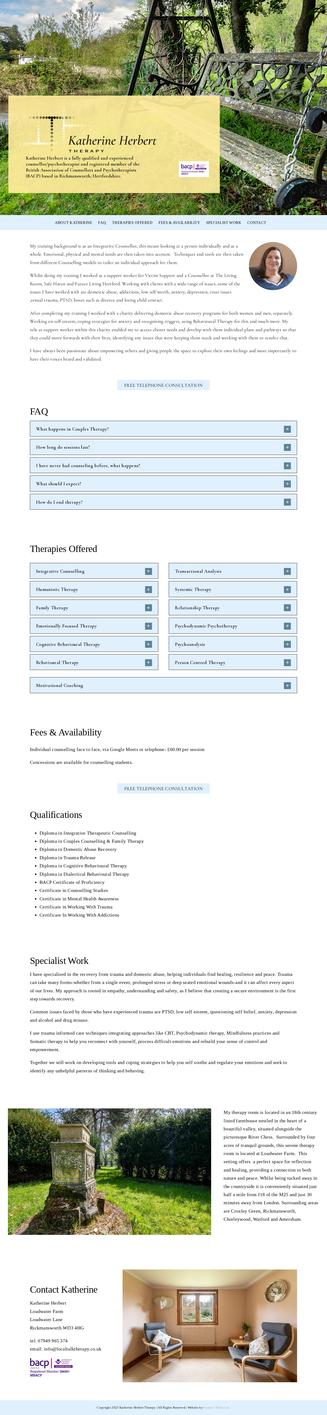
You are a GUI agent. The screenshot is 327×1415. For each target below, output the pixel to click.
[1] (96, 1230)
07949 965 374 (53, 1340)
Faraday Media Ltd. (216, 1407)
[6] (123, 1230)
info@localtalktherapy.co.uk (72, 1348)
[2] (101, 1230)
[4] (112, 1230)
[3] (107, 1230)
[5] (118, 1230)
